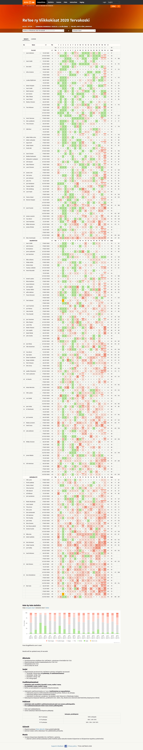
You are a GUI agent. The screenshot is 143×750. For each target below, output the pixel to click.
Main (24, 5)
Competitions (41, 2)
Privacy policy (72, 746)
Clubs (65, 2)
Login (104, 2)
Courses (58, 2)
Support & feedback (57, 746)
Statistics (51, 2)
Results (26, 39)
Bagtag (82, 2)
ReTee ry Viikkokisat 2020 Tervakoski (56, 20)
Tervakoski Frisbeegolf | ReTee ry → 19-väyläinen (51, 26)
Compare (33, 39)
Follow (113, 6)
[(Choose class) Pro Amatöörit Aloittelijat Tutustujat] (84, 30)
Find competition (30, 5)
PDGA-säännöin (40, 729)
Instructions (73, 2)
